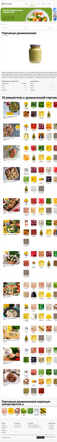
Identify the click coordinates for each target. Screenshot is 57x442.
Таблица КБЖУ (17, 425)
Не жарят (52, 85)
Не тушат (52, 87)
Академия (49, 3)
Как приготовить (34, 81)
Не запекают (52, 90)
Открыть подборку (9, 18)
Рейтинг (38, 3)
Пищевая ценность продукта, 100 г (10, 81)
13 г (25, 87)
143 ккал (24, 83)
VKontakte (52, 425)
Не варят (52, 83)
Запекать (32, 90)
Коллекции (43, 3)
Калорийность (5, 83)
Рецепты (26, 3)
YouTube (51, 427)
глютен (6, 35)
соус (3, 35)
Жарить (32, 85)
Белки (3, 85)
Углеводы (4, 90)
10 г (25, 85)
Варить (32, 83)
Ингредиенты (32, 3)
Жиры (3, 87)
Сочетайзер (8, 3)
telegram (51, 428)
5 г (25, 90)
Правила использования (33, 425)
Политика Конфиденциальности (34, 427)
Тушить (32, 87)
